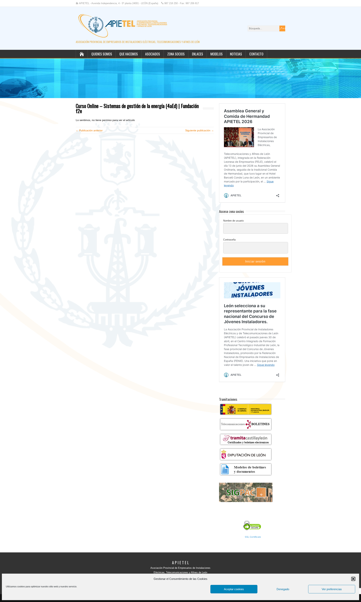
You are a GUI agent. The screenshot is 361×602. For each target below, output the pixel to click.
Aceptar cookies (234, 589)
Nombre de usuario (233, 220)
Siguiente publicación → (199, 130)
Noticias (236, 53)
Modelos (216, 53)
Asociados (152, 53)
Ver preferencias (332, 589)
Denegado (283, 589)
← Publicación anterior (89, 130)
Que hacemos (128, 53)
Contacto (256, 53)
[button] (353, 579)
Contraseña (229, 239)
